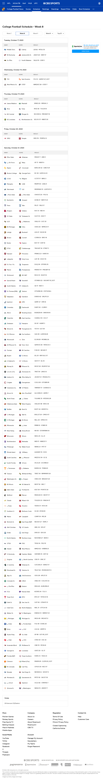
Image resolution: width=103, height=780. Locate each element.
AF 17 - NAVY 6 (39, 162)
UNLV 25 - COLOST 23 (42, 581)
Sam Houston (26, 79)
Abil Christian (11, 527)
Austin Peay (10, 635)
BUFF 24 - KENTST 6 (41, 409)
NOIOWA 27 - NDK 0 (41, 538)
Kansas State (26, 592)
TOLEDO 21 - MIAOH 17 (42, 500)
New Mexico (26, 549)
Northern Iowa (26, 538)
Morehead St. (11, 570)
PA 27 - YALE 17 (39, 205)
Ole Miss (11, 586)
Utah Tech (10, 608)
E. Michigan (10, 420)
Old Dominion (26, 576)
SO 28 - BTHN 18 (40, 511)
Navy (23, 163)
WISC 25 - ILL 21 (40, 436)
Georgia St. (10, 651)
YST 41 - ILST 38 (40, 329)
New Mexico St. (12, 85)
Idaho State (10, 490)
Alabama (26, 468)
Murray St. (10, 366)
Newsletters (32, 741)
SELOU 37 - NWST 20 (41, 119)
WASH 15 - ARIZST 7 (41, 688)
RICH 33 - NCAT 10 (41, 275)
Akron (9, 313)
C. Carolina (10, 565)
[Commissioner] (56, 764)
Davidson (25, 297)
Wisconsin (10, 436)
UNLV (24, 581)
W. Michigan (11, 227)
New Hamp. (10, 431)
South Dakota (11, 286)
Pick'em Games (8, 717)
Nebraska (25, 441)
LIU (23, 189)
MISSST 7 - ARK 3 (40, 157)
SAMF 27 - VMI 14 (40, 302)
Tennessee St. (26, 372)
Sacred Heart (11, 281)
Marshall (24, 103)
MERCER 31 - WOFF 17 (42, 495)
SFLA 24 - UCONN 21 (41, 463)
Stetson (24, 291)
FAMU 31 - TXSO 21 (41, 656)
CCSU (9, 179)
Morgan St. (25, 114)
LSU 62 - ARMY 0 (40, 629)
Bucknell (25, 232)
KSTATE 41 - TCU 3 (40, 592)
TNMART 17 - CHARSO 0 (43, 388)
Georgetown (26, 382)
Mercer (24, 495)
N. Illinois (25, 420)
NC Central (10, 114)
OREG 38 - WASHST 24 (42, 479)
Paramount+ (32, 725)
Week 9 (35, 33)
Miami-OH (25, 500)
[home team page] (5, 50)
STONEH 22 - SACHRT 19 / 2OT (45, 280)
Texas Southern (27, 656)
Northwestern (11, 441)
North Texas (10, 399)
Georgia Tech (26, 173)
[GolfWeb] (89, 765)
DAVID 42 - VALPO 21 (42, 297)
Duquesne (25, 264)
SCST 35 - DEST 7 (40, 216)
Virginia (9, 559)
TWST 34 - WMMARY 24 (42, 474)
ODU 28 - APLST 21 (41, 575)
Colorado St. (11, 581)
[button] (3, 3)
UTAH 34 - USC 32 (40, 640)
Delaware (10, 323)
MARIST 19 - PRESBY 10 (42, 270)
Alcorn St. (10, 393)
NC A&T (24, 275)
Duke (10, 624)
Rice (8, 109)
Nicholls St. (10, 522)
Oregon (25, 479)
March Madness (8, 728)
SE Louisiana (11, 120)
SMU (8, 138)
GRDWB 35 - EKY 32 (41, 554)
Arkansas (25, 157)
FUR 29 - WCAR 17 (41, 350)
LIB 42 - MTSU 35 (39, 50)
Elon (23, 340)
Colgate (9, 382)
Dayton (24, 243)
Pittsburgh (10, 447)
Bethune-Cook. (27, 511)
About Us (31, 717)
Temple (24, 138)
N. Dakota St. (26, 484)
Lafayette (10, 259)
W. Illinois (10, 484)
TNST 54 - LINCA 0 (41, 372)
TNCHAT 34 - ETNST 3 (42, 248)
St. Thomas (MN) (12, 291)
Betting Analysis (8, 725)
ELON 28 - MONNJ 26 (42, 339)
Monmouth (10, 340)
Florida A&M (11, 656)
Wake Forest (26, 447)
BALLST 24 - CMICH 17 (42, 415)
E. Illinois (25, 356)
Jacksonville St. (26, 55)
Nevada (9, 672)
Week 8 (22, 33)
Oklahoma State (12, 404)
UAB (23, 184)
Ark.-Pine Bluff (26, 393)
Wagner (24, 179)
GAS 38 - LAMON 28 (41, 334)
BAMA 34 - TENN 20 (41, 468)
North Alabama (26, 608)
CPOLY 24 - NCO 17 (41, 667)
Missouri (26, 458)
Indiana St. (25, 286)
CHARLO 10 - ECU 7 (41, 318)
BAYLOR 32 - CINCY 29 (42, 168)
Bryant (9, 356)
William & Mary (27, 474)
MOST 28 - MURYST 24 (42, 366)
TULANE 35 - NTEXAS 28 (43, 398)
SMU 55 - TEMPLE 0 (40, 138)
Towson (9, 474)
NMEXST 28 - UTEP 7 (40, 85)
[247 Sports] (16, 764)
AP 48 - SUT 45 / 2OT (41, 634)
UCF (8, 222)
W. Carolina (25, 350)
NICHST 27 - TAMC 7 (41, 522)
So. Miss (9, 60)
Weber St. (10, 613)
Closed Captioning (59, 726)
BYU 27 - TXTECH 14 (41, 597)
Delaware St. (26, 216)
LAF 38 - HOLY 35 (40, 259)
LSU (24, 629)
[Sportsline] (30, 764)
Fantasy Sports (7, 719)
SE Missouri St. (11, 345)
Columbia (10, 307)
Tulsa (23, 109)
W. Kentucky (11, 55)
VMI (23, 302)
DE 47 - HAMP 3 (40, 323)
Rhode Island (11, 452)
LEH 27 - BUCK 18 (40, 232)
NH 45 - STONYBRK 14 (42, 431)
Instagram (6, 744)
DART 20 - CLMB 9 (41, 307)
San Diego (25, 533)
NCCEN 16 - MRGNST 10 (42, 114)
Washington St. (11, 479)
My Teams (31, 744)
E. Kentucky (10, 554)
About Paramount (34, 722)
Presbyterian (26, 270)
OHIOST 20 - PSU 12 (41, 195)
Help (79, 717)
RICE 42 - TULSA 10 (40, 109)
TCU (8, 592)
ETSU (9, 248)
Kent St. (24, 409)
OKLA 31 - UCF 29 (40, 221)
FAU (23, 543)
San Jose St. (25, 602)
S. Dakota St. (11, 361)
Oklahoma (26, 222)
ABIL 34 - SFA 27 (40, 527)
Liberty (24, 50)
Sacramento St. (26, 677)
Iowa (25, 425)
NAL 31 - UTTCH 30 (41, 608)
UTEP (23, 85)
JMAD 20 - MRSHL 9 (41, 103)
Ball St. (24, 415)
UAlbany (24, 452)
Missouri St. (25, 366)
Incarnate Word (12, 645)
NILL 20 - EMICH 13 (41, 420)
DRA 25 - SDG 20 (40, 533)
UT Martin (25, 388)
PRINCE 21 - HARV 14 (41, 254)
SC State (9, 216)
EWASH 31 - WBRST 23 (42, 613)
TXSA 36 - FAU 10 (40, 543)
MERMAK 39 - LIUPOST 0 (43, 189)
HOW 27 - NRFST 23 (41, 200)
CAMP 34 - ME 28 (40, 516)
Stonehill (25, 281)
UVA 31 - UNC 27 (40, 559)
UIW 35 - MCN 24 (40, 645)
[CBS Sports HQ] (48, 760)
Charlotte (10, 318)
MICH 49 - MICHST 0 (41, 618)
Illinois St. (10, 329)
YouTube (5, 738)
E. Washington (26, 613)
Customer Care (83, 719)
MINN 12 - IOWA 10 (41, 425)
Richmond (10, 275)
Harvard (9, 254)
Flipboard (6, 755)
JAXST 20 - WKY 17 (39, 55)
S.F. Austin (25, 527)
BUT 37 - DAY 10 (40, 243)
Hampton (25, 323)
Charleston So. (11, 388)
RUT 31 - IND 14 (39, 211)
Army (8, 629)
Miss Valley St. (26, 377)
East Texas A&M (27, 522)
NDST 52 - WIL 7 (40, 484)
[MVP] (68, 764)
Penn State (11, 195)
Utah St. (9, 602)
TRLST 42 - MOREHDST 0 (43, 570)
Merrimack (10, 189)
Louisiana (25, 651)
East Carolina (26, 318)
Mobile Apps (7, 730)
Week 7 (9, 33)
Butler (9, 243)
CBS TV (30, 728)
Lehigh (9, 232)
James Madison (12, 103)
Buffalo (9, 409)
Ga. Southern (26, 334)
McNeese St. (26, 645)
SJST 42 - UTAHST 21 (41, 602)
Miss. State (10, 157)
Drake (9, 533)
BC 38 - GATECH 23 (41, 173)
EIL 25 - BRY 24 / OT (41, 356)
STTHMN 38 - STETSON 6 (43, 291)
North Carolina (28, 559)
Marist (9, 270)
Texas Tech (10, 597)
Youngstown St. (27, 329)
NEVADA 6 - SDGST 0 (42, 672)
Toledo (9, 500)
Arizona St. (10, 688)
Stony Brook (26, 431)
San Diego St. (26, 672)
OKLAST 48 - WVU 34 (42, 404)
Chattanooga (26, 248)
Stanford (24, 683)
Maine (9, 517)
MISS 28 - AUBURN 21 (42, 586)
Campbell (25, 517)
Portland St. (25, 490)
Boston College (12, 173)
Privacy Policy (58, 719)
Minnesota (10, 425)
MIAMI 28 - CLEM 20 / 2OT (43, 661)
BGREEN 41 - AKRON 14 (42, 313)
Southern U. (10, 511)
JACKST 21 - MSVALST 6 (42, 377)
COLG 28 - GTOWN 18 (42, 382)
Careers (30, 719)
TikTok (4, 741)
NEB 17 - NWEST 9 (40, 441)
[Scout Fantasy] (77, 765)
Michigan (11, 618)
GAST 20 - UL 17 (40, 651)
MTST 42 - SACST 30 (41, 677)
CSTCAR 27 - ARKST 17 (42, 565)
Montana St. (10, 677)
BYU (23, 597)
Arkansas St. (25, 565)
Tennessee (11, 468)
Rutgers (9, 211)
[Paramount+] (43, 764)
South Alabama (26, 60)
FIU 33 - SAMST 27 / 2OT (41, 79)
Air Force (12, 163)
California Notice (59, 728)
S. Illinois (25, 361)
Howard (24, 200)
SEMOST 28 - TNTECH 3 (42, 345)
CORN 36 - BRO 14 (41, 238)
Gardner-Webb (27, 554)
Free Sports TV (7, 722)
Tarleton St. (25, 570)
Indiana (24, 211)
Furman (9, 350)
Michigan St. (26, 618)
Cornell (24, 238)
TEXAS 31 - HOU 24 (41, 506)
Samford (9, 302)
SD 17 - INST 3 (39, 286)
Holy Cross (25, 259)
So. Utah (24, 635)
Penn (8, 205)
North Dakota (11, 538)
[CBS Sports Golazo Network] (67, 760)
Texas (10, 506)
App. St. (9, 576)
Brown (9, 238)
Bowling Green (27, 313)
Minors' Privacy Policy (60, 722)
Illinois (24, 436)
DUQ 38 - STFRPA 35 (41, 264)
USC (24, 640)
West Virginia (26, 404)
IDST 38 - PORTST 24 (41, 490)
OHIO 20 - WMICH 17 (42, 227)
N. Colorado (10, 667)
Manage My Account (35, 738)
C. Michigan (10, 415)
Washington (27, 688)
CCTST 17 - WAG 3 (40, 179)
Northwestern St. (27, 120)
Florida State (27, 624)
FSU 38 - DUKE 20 (41, 624)
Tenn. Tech (25, 345)
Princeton (25, 254)
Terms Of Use (58, 717)
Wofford (9, 495)
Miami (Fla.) (26, 661)
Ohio (23, 227)
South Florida (11, 463)
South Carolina (11, 458)
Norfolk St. (10, 200)
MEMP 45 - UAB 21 (41, 184)
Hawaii (9, 549)
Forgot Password (34, 746)
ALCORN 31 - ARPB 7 (41, 393)
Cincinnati (25, 168)
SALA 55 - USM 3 (39, 60)
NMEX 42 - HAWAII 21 (42, 549)
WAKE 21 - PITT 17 (40, 447)
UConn (24, 463)
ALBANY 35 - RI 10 (41, 452)
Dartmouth (25, 307)
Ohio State (26, 195)
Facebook (5, 746)
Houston (24, 506)
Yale (23, 205)
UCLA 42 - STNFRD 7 (41, 683)
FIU (8, 79)
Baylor (9, 168)
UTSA (9, 543)
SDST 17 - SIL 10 (40, 361)
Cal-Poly (24, 667)
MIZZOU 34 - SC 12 (41, 457)
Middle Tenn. (11, 50)
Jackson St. (10, 377)
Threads (5, 752)
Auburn (24, 586)
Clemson (10, 661)
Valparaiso (10, 297)
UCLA (11, 683)
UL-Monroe (10, 334)
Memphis (10, 184)
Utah (10, 640)
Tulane (26, 399)
